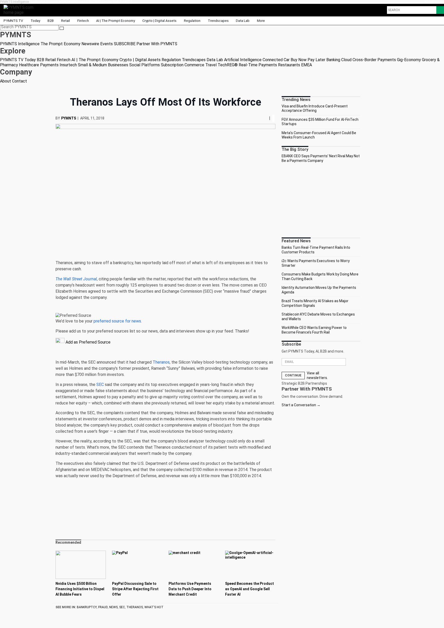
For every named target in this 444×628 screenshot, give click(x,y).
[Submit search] (62, 28)
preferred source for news (117, 321)
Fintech (83, 21)
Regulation (192, 21)
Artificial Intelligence (243, 59)
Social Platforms (144, 64)
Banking (333, 59)
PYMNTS (68, 118)
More (261, 21)
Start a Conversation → (301, 405)
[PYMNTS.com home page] (20, 9)
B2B (51, 21)
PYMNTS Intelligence (14, 2)
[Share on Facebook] (261, 118)
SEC (100, 384)
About (429, 2)
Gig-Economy (409, 59)
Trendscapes (218, 21)
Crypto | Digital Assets (159, 21)
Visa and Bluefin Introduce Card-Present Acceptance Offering (315, 108)
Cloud (346, 59)
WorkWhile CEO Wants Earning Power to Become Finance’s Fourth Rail (314, 330)
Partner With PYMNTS (117, 2)
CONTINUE (293, 375)
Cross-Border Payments (374, 59)
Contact (438, 2)
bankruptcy (87, 607)
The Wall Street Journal (76, 278)
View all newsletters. (317, 375)
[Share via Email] (267, 118)
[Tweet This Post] (263, 118)
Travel (211, 64)
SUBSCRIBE (93, 2)
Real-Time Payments (258, 64)
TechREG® (228, 64)
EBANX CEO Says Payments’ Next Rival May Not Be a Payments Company (321, 158)
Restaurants (289, 64)
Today (35, 21)
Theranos (161, 362)
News (113, 607)
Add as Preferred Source (87, 342)
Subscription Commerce (182, 64)
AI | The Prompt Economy (115, 21)
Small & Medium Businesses (103, 64)
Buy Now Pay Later (308, 59)
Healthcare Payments (39, 64)
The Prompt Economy (44, 2)
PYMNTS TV (13, 21)
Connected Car (276, 59)
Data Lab (242, 21)
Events (80, 2)
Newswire (67, 2)
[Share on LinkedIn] (265, 118)
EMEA (306, 64)
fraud (103, 607)
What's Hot (153, 607)
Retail (65, 21)
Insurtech (68, 64)
